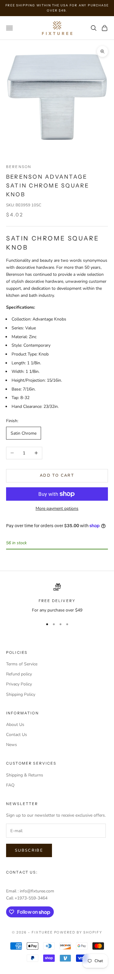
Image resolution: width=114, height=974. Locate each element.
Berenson (18, 166)
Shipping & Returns (24, 775)
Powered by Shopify (78, 932)
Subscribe (29, 850)
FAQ (10, 785)
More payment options (57, 508)
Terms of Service (21, 664)
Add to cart (57, 475)
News (11, 745)
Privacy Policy (19, 684)
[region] (57, 598)
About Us (15, 724)
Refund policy (19, 674)
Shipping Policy (20, 694)
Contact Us (16, 735)
